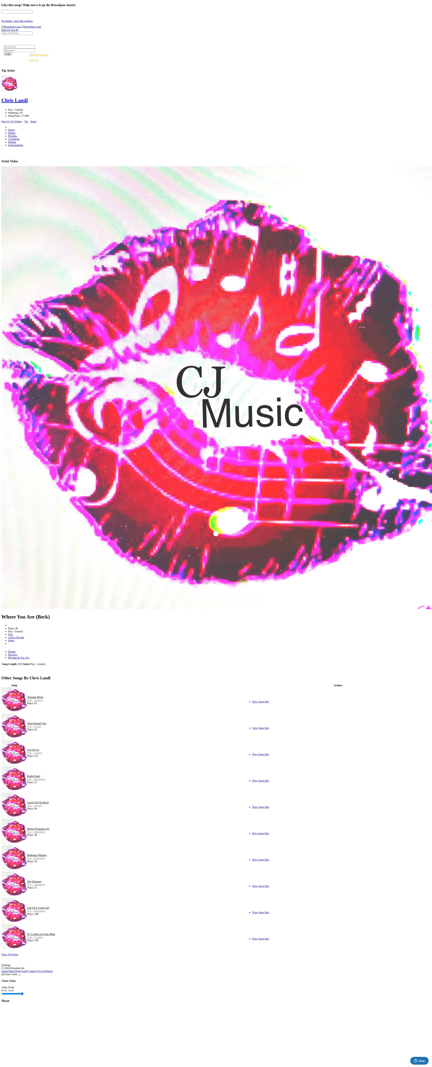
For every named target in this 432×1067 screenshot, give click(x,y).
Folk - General (35, 700)
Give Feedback (45, 971)
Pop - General (34, 752)
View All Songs (9, 954)
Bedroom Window (37, 855)
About (4, 971)
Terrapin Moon (35, 697)
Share (33, 121)
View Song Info (260, 701)
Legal (24, 971)
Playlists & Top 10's (18, 657)
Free (10, 634)
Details (12, 651)
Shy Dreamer (34, 881)
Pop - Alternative (36, 779)
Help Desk (14, 971)
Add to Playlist (16, 637)
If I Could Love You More (41, 934)
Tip (26, 121)
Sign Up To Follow (11, 121)
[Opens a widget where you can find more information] (419, 1061)
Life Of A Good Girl (38, 907)
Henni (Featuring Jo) (38, 828)
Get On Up (33, 749)
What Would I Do (36, 723)
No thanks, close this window (17, 21)
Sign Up (33, 60)
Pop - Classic (34, 726)
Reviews (12, 654)
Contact (32, 971)
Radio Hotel (33, 776)
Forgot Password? (38, 54)
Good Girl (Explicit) (38, 802)
